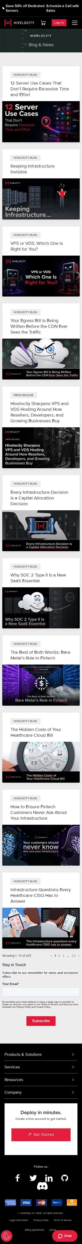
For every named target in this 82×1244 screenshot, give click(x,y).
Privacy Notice (41, 1220)
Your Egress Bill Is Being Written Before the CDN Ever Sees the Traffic (39, 326)
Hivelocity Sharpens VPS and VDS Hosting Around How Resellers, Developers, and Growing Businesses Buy (39, 412)
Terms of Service (63, 1220)
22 (74, 956)
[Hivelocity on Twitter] (33, 1178)
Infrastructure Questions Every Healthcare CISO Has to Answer (40, 895)
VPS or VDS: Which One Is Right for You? (36, 246)
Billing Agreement (34, 1229)
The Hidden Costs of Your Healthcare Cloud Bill (35, 732)
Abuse (52, 1229)
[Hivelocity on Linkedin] (48, 1178)
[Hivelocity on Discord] (41, 1186)
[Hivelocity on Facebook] (17, 1178)
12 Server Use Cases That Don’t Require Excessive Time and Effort (39, 88)
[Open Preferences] (6, 1236)
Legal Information (18, 1220)
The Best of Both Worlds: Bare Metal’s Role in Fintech (40, 655)
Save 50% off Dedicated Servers (25, 8)
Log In (59, 23)
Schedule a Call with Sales (62, 8)
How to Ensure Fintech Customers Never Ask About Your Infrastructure (38, 812)
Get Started (43, 1134)
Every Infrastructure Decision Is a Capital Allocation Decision (39, 498)
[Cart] (43, 23)
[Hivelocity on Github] (64, 1178)
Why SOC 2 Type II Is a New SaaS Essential (38, 578)
